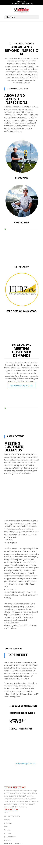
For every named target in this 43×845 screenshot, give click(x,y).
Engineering (21, 222)
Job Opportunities (10, 837)
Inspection (21, 178)
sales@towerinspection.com (25, 763)
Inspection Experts (21, 728)
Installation (21, 266)
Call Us (14, 750)
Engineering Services (22, 713)
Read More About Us (21, 385)
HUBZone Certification (23, 705)
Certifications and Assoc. (21, 311)
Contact (6, 820)
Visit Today (16, 769)
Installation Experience (17, 721)
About (6, 813)
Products (7, 840)
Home (6, 826)
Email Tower (17, 760)
